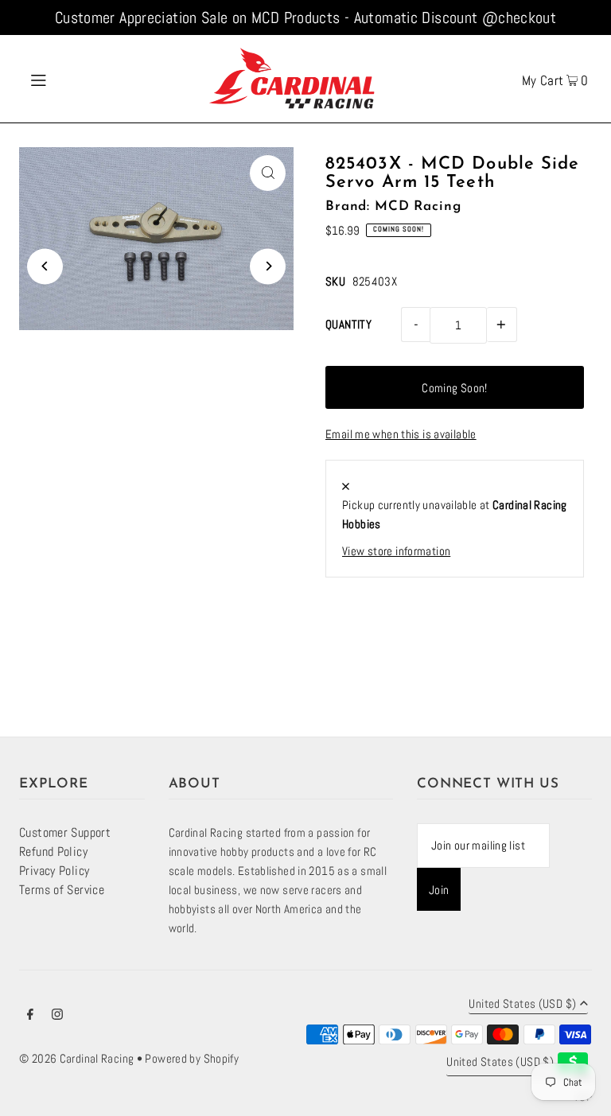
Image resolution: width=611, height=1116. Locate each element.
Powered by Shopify (192, 1058)
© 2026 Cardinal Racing (76, 1058)
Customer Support (65, 832)
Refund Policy (53, 851)
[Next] (268, 266)
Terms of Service (61, 889)
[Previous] (45, 266)
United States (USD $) (522, 1004)
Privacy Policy (54, 870)
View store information (396, 550)
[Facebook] (30, 1015)
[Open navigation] (68, 78)
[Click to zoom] (268, 173)
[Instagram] (57, 1015)
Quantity (348, 324)
